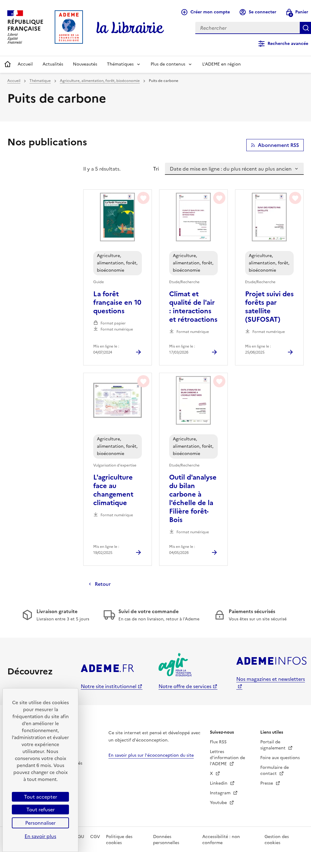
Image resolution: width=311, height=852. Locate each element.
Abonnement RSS (278, 145)
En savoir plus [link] (40, 836)
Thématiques (120, 64)
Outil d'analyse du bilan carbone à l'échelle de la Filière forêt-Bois (193, 498)
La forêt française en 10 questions (117, 302)
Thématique (40, 80)
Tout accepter (40, 796)
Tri (156, 168)
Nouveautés (85, 64)
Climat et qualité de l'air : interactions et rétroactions (193, 307)
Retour (103, 584)
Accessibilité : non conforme (221, 839)
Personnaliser (40, 823)
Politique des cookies (119, 839)
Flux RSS (218, 742)
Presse (267, 783)
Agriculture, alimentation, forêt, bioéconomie (100, 80)
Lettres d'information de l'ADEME (227, 757)
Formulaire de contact (274, 770)
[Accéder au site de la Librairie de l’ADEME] (130, 27)
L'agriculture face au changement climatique (113, 490)
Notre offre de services (185, 686)
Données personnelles (166, 839)
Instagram (221, 793)
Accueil (25, 64)
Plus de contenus (168, 64)
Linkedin (219, 783)
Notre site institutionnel (108, 686)
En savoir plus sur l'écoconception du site (151, 755)
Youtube (219, 802)
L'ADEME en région (221, 64)
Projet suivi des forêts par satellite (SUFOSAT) (269, 307)
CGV (95, 836)
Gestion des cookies (277, 839)
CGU (79, 836)
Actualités (53, 64)
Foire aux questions (280, 758)
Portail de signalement (273, 745)
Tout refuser (40, 809)
